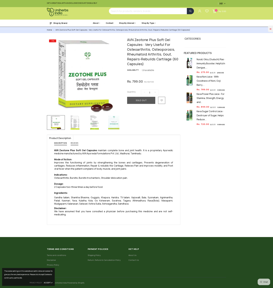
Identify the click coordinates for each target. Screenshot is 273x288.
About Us (132, 255)
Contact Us (133, 260)
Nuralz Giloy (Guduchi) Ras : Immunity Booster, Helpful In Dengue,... (211, 63)
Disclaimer (51, 260)
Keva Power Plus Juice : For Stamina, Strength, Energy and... (211, 98)
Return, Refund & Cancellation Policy (104, 260)
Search (190, 11)
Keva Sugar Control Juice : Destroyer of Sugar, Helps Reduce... (210, 115)
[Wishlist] (161, 100)
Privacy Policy (53, 265)
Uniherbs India (60, 282)
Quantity (131, 91)
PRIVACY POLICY (36, 282)
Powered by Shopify (75, 282)
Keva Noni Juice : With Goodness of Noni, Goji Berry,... (209, 80)
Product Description (60, 138)
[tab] (60, 143)
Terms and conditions (56, 255)
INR (218, 2)
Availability (133, 70)
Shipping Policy (94, 255)
